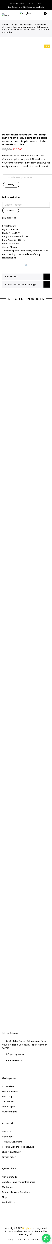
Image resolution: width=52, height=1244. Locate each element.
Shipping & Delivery (11, 1151)
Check (11, 210)
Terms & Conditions (12, 1141)
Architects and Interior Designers (18, 1182)
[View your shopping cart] (43, 15)
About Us (6, 1131)
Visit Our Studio (9, 1176)
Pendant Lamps (10, 1091)
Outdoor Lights (9, 1111)
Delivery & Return (11, 197)
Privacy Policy (9, 1157)
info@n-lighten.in (15, 1054)
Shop (14, 24)
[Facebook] (5, 1067)
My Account (8, 1187)
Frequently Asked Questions (16, 1192)
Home (5, 24)
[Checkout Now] (47, 15)
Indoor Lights (8, 1106)
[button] (46, 1238)
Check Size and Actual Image (20, 284)
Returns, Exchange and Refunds (18, 1146)
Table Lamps (8, 1101)
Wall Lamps (8, 1096)
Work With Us (8, 1202)
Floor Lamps (26, 24)
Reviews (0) (11, 276)
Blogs (4, 1197)
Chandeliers (8, 1086)
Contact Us (8, 1136)
